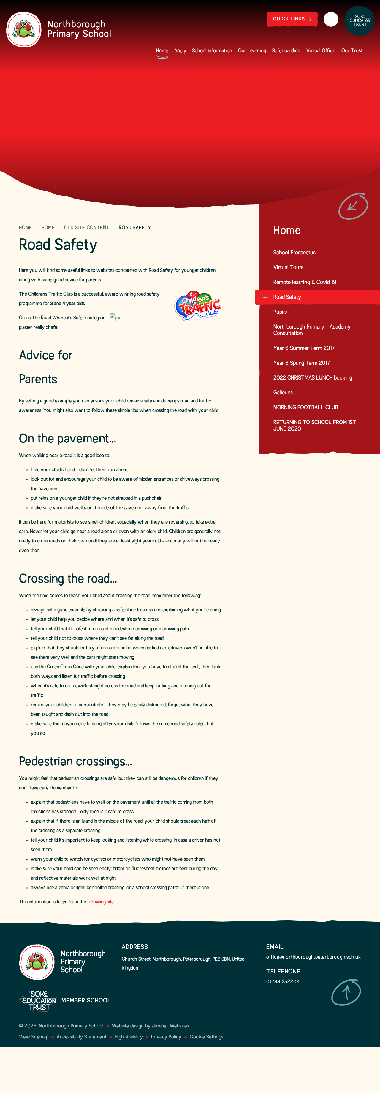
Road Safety (135, 228)
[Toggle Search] (331, 19)
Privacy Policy (166, 1037)
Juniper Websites (170, 1026)
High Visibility (129, 1037)
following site (100, 902)
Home (25, 228)
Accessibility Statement (82, 1037)
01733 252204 (283, 982)
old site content (86, 228)
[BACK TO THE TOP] (346, 992)
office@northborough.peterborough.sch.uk (313, 957)
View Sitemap (33, 1037)
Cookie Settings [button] (207, 1037)
